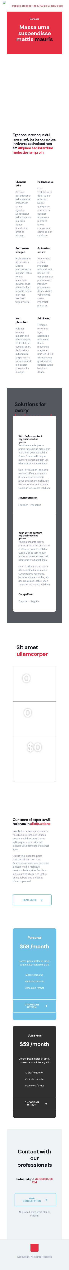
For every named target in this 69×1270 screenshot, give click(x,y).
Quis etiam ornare (43, 250)
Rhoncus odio (21, 183)
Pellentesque (45, 182)
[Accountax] (36, 5)
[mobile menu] (64, 5)
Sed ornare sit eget (22, 250)
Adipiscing (43, 318)
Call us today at (34, 1180)
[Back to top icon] (34, 1247)
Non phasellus (21, 320)
